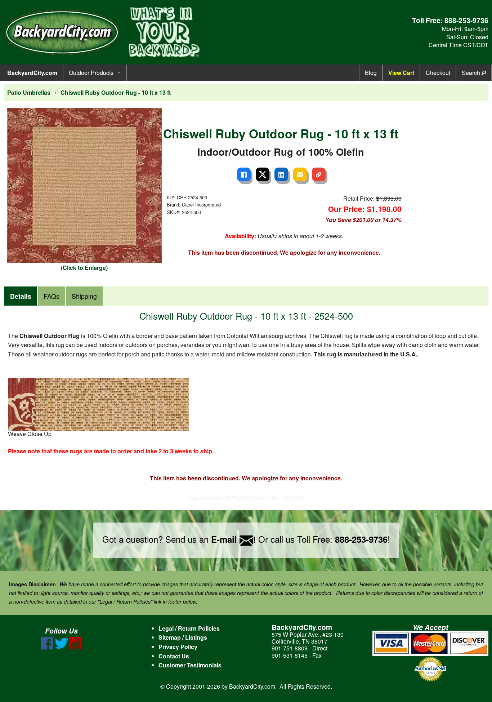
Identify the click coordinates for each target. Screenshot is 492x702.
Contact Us (173, 656)
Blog (371, 72)
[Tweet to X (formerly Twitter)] (262, 174)
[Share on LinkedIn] (281, 174)
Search (472, 72)
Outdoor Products (91, 72)
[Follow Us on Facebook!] (47, 647)
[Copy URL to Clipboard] (319, 174)
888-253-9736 (466, 20)
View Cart (401, 72)
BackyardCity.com (32, 72)
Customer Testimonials (190, 665)
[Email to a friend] (300, 174)
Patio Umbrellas (28, 92)
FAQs (51, 296)
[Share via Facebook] (244, 174)
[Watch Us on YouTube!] (76, 647)
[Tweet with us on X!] (61, 647)
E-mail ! (233, 539)
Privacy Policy (177, 647)
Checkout (438, 72)
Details (20, 296)
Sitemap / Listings (182, 637)
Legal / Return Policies (189, 628)
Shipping (84, 296)
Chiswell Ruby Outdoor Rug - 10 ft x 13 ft (116, 92)
